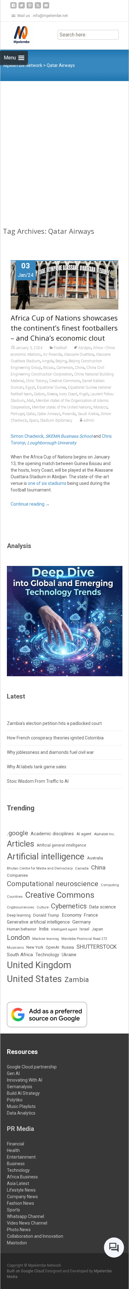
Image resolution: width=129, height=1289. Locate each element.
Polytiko (15, 1099)
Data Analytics (21, 1113)
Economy (71, 915)
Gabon (39, 394)
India (44, 929)
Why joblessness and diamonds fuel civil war (50, 752)
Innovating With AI (24, 1080)
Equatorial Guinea (51, 387)
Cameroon (64, 367)
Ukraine (69, 954)
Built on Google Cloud (26, 1271)
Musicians (15, 948)
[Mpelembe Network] (16, 34)
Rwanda (69, 414)
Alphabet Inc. (104, 834)
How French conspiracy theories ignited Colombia (55, 737)
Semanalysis (19, 1086)
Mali (30, 400)
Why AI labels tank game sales (36, 766)
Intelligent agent (64, 929)
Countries (15, 897)
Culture (43, 907)
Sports (13, 1209)
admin (89, 420)
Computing (110, 885)
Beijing (61, 361)
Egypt (30, 387)
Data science (102, 907)
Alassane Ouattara (79, 354)
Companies (17, 875)
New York (34, 947)
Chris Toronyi (36, 381)
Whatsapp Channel (25, 1216)
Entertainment (21, 1157)
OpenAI (52, 947)
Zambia (76, 979)
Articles (20, 843)
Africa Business (22, 1176)
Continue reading (30, 504)
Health (13, 1150)
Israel (84, 929)
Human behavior (21, 929)
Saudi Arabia (88, 414)
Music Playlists (21, 1106)
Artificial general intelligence (61, 845)
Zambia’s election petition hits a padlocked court (54, 723)
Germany (81, 922)
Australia (95, 858)
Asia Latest (18, 1183)
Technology (47, 954)
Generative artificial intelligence (38, 921)
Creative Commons (64, 381)
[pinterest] (30, 8)
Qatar (30, 414)
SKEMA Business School (68, 436)
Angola (48, 361)
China (80, 367)
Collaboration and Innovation (35, 1236)
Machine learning (45, 939)
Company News (22, 1196)
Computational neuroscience (52, 884)
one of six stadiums (47, 483)
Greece (52, 394)
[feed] (38, 8)
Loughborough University (51, 442)
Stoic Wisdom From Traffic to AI (38, 781)
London (18, 937)
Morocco (100, 407)
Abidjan (84, 348)
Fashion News (20, 1203)
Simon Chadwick (27, 436)
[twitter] (21, 8)
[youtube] (46, 8)
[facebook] (13, 8)
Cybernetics (69, 906)
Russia (68, 947)
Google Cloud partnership (32, 1066)
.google (17, 833)
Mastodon (17, 1242)
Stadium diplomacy (56, 420)
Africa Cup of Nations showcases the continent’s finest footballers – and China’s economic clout (64, 328)
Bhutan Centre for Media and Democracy (40, 868)
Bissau (48, 367)
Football (60, 348)
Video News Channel (27, 1223)
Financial (15, 1143)
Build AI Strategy (23, 1093)
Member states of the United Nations (61, 407)
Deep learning (19, 915)
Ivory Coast (68, 394)
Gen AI (13, 1073)
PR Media (20, 1129)
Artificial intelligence (46, 856)
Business (16, 1163)
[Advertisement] (64, 149)
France (91, 915)
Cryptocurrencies (20, 907)
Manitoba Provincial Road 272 (84, 939)
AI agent (83, 833)
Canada (82, 868)
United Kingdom (39, 965)
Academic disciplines (52, 833)
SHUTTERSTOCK (96, 947)
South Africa (20, 954)
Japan (97, 929)
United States (34, 979)
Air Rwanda (52, 354)
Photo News (19, 1229)
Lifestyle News (21, 1190)
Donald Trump (46, 915)
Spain (33, 420)
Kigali (84, 394)
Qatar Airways (48, 414)
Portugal (17, 414)
